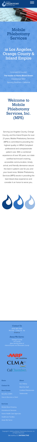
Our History (23, 384)
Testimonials (23, 393)
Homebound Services (9, 410)
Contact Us (5, 385)
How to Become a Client (10, 397)
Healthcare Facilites (8, 417)
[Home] (10, 3)
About (21, 380)
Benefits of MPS (7, 394)
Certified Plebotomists (26, 390)
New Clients (6, 391)
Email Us (17, 333)
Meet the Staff (24, 387)
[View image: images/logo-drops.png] (18, 201)
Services (5, 404)
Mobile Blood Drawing (9, 407)
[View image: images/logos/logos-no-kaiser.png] (17, 363)
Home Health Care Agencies (11, 414)
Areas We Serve (7, 420)
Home (4, 380)
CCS (22, 435)
